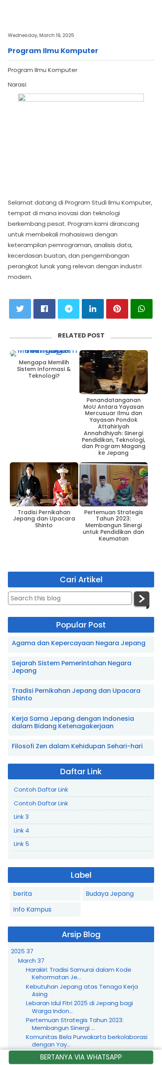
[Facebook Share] (44, 309)
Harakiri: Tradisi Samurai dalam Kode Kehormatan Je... (78, 973)
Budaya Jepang (110, 893)
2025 (22, 951)
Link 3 (21, 816)
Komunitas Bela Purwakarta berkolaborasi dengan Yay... (86, 1041)
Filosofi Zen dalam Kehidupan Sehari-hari (77, 746)
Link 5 (21, 844)
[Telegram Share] (69, 309)
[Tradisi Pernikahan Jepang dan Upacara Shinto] (44, 484)
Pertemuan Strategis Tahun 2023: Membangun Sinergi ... (74, 1024)
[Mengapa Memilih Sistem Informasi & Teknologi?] (44, 353)
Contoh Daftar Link (41, 789)
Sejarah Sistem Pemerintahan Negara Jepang (71, 667)
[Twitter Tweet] (20, 309)
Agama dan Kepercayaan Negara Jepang (78, 643)
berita (22, 893)
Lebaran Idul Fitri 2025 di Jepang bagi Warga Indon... (79, 1007)
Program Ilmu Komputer (53, 50)
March (31, 960)
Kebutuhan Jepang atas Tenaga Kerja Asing (82, 990)
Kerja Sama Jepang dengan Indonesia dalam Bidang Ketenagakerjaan (73, 722)
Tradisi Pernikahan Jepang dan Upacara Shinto (44, 519)
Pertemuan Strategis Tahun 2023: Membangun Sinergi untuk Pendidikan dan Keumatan (113, 525)
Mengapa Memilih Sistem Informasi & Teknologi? (44, 369)
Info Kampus (32, 909)
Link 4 (21, 830)
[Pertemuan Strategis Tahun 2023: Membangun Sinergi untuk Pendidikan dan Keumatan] (113, 484)
